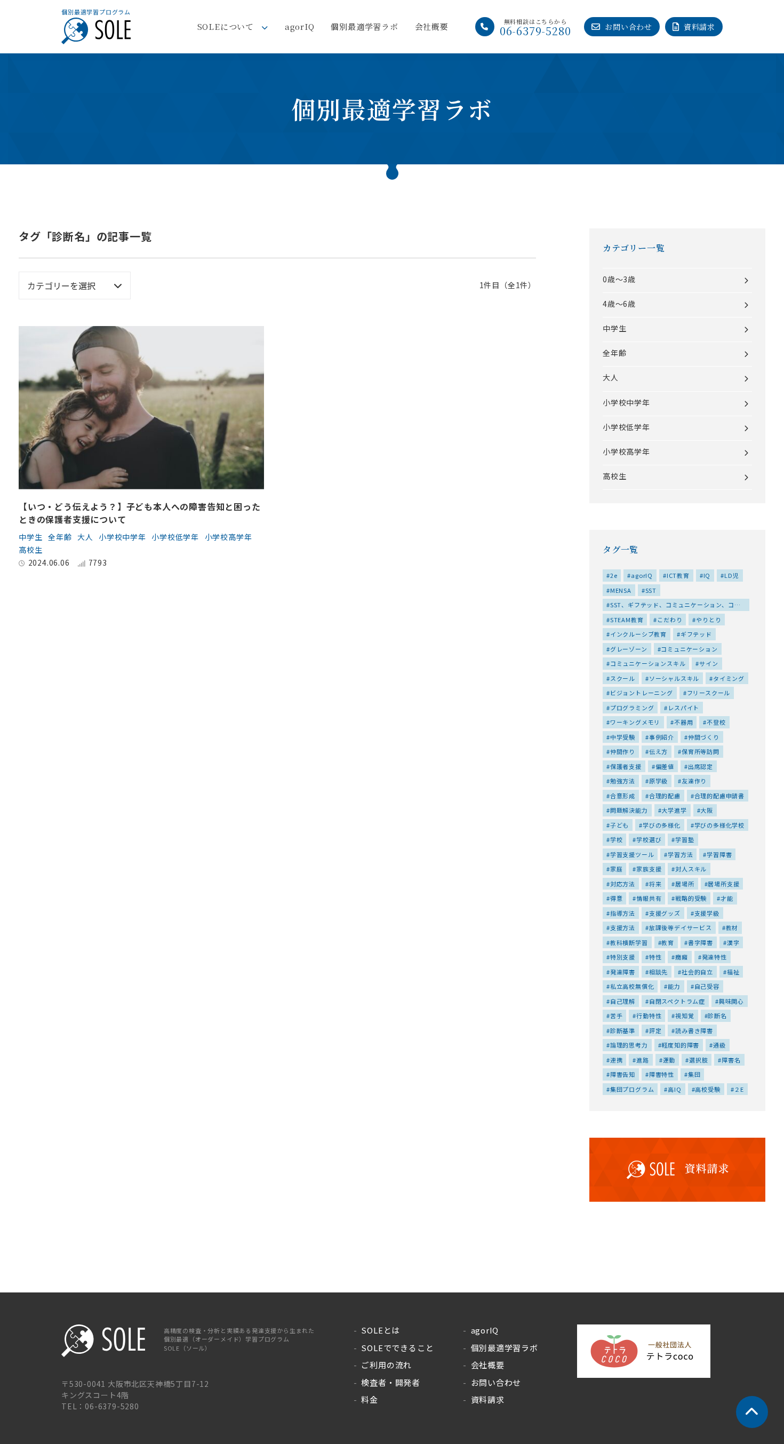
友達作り (694, 780)
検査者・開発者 (390, 1382)
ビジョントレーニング (641, 692)
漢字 (733, 942)
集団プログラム (632, 1089)
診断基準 (622, 1030)
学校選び (648, 839)
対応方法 (622, 883)
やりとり (708, 619)
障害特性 (661, 1074)
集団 (694, 1074)
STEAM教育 (627, 619)
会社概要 (432, 26)
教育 (667, 942)
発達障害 (622, 971)
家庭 (616, 868)
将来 (655, 883)
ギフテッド (696, 634)
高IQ (674, 1089)
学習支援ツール (632, 854)
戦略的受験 (691, 898)
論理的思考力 (629, 1045)
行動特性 (648, 1015)
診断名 (717, 1015)
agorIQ (300, 26)
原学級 (658, 780)
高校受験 (707, 1089)
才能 (727, 898)
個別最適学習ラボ (364, 26)
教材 (732, 927)
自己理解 (622, 1001)
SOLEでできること (397, 1347)
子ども (619, 825)
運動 (669, 1060)
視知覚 (684, 1015)
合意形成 (622, 795)
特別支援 (622, 957)
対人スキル (691, 868)
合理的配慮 (665, 795)
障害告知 (622, 1074)
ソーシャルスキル (674, 678)
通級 (719, 1045)
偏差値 (664, 766)
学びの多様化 (662, 825)
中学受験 (622, 737)
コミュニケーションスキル (648, 663)
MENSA (620, 590)
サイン (708, 663)
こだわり (669, 619)
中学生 (30, 536)
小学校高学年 (228, 536)
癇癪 (681, 957)
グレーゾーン (628, 649)
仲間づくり (703, 737)
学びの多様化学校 (719, 825)
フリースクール (709, 692)
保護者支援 (626, 766)
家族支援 (648, 868)
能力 (674, 986)
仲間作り (622, 751)
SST (651, 590)
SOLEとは (380, 1330)
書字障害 (700, 942)
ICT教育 (678, 575)
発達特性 (714, 957)
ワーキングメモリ (635, 722)
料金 (369, 1399)
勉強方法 (622, 780)
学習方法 (680, 854)
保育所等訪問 (700, 751)
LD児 (731, 575)
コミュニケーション (689, 649)
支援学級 (706, 913)
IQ (707, 575)
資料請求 (699, 26)
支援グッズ (665, 913)
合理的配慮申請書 (719, 795)
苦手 (616, 1015)
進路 (642, 1060)
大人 (85, 536)
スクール (622, 678)
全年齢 (59, 536)
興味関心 (731, 1001)
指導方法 (622, 913)
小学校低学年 (175, 536)
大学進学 (673, 810)
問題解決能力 (629, 810)
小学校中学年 (122, 536)
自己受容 (706, 986)
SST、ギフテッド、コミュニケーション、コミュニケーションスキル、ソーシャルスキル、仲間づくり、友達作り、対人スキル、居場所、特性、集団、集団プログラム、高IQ (675, 605)
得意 (616, 898)
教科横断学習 (629, 942)
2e (614, 575)
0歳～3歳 (619, 279)
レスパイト (683, 707)
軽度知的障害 (680, 1045)
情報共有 (648, 898)
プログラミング (632, 707)
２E (739, 1089)
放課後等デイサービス (680, 927)
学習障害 (719, 854)
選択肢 (698, 1060)
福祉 (733, 971)
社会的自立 (697, 971)
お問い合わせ (628, 26)
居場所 (684, 883)
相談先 (658, 971)
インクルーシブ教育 (638, 634)
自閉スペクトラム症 (677, 1001)
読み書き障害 (694, 1030)
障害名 (731, 1060)
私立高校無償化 (632, 986)
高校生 (30, 549)
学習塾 (684, 839)
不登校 (716, 722)
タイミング (729, 678)
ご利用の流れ (386, 1364)
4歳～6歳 (619, 303)
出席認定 (700, 766)
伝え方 (658, 751)
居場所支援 (723, 883)
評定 (655, 1030)
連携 (616, 1060)
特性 (655, 957)
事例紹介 (661, 737)
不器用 (683, 722)
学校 (616, 839)
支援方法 (622, 927)
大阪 (706, 810)
